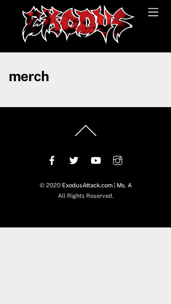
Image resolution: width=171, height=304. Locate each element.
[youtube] (96, 159)
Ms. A (124, 185)
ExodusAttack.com (87, 185)
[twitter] (74, 159)
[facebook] (52, 159)
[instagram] (118, 159)
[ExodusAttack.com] (78, 40)
